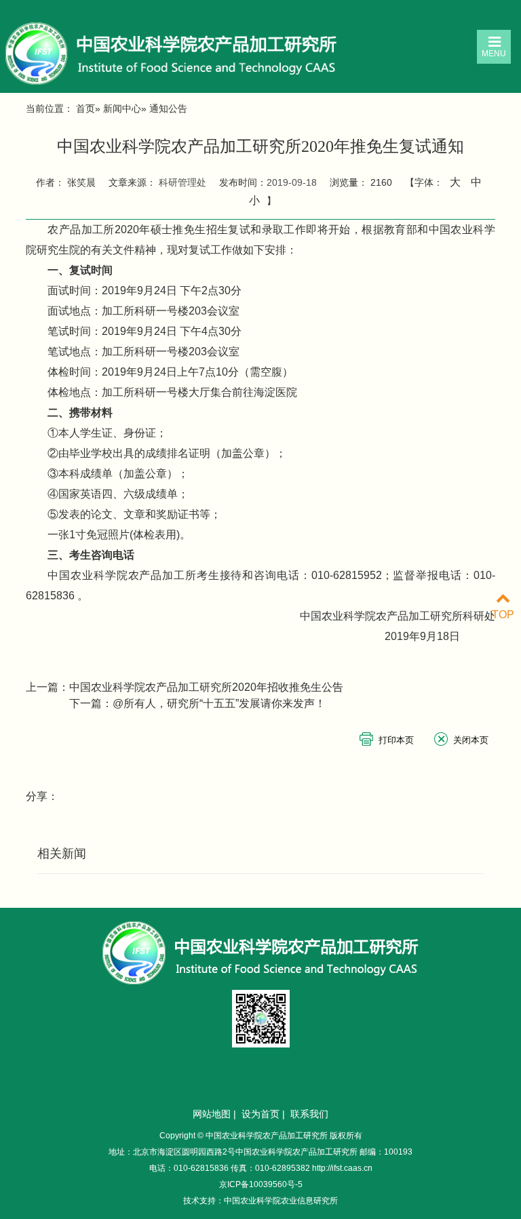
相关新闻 (61, 853)
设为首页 (260, 1113)
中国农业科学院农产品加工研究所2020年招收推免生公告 (206, 687)
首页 (85, 108)
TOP (503, 614)
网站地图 (212, 1113)
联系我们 (309, 1113)
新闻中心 (122, 108)
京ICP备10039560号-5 (261, 1184)
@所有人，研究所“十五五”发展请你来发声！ (219, 703)
